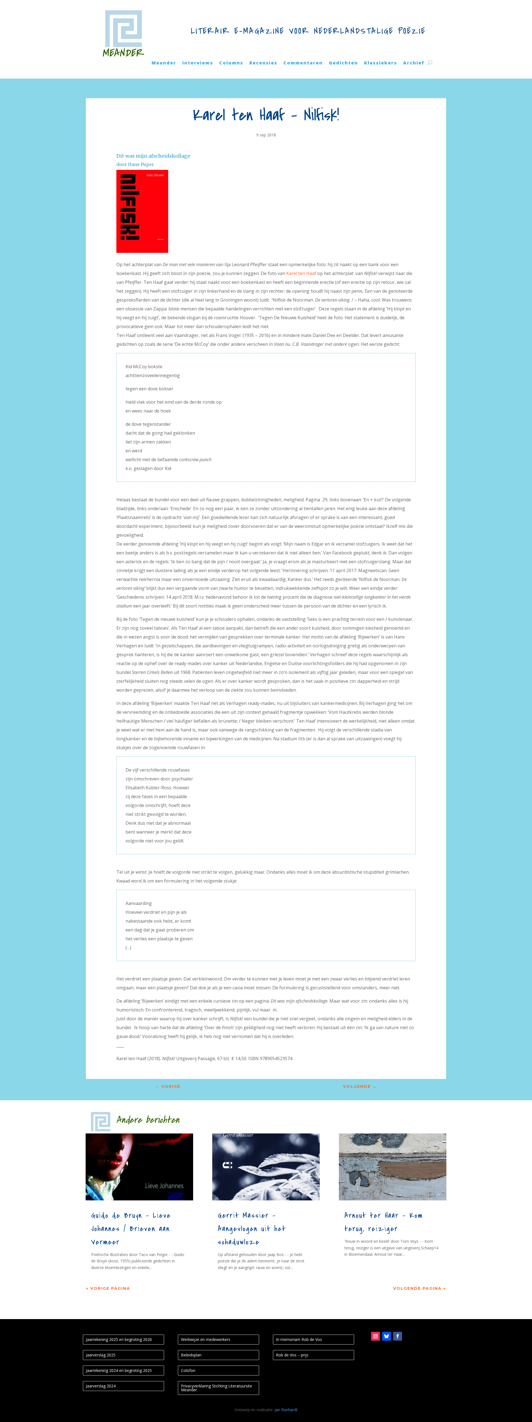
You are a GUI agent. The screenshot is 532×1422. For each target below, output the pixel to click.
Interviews (197, 63)
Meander (164, 63)
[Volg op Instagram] (375, 1336)
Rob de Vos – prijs (292, 1355)
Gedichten (343, 63)
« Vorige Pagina (108, 1288)
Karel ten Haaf (301, 273)
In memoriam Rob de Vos (299, 1339)
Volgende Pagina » (419, 1288)
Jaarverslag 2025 (101, 1355)
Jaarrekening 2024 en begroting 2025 (119, 1370)
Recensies (263, 63)
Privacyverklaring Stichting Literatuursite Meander (216, 1387)
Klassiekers (380, 63)
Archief (413, 63)
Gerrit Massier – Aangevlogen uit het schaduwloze (252, 1228)
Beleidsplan (191, 1355)
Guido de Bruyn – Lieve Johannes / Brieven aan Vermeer (131, 1228)
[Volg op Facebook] (397, 1336)
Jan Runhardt (286, 1409)
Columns (231, 63)
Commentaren (303, 63)
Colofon (188, 1370)
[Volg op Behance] (386, 1336)
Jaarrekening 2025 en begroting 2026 (119, 1339)
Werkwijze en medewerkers (205, 1339)
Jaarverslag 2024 (101, 1386)
